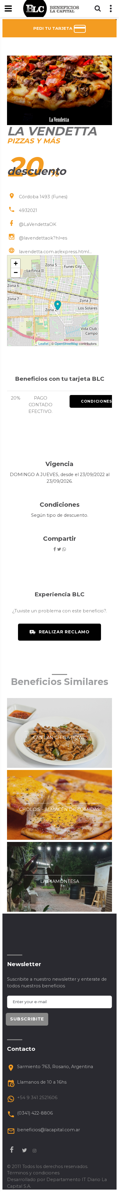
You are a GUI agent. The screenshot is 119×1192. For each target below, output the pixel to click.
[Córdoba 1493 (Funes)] (58, 305)
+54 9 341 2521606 (37, 1097)
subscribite (27, 1019)
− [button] (16, 272)
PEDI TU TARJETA (53, 28)
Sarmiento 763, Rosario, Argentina (55, 1066)
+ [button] (16, 263)
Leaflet (43, 343)
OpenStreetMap (66, 343)
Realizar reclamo (64, 632)
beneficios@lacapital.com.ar (48, 1129)
